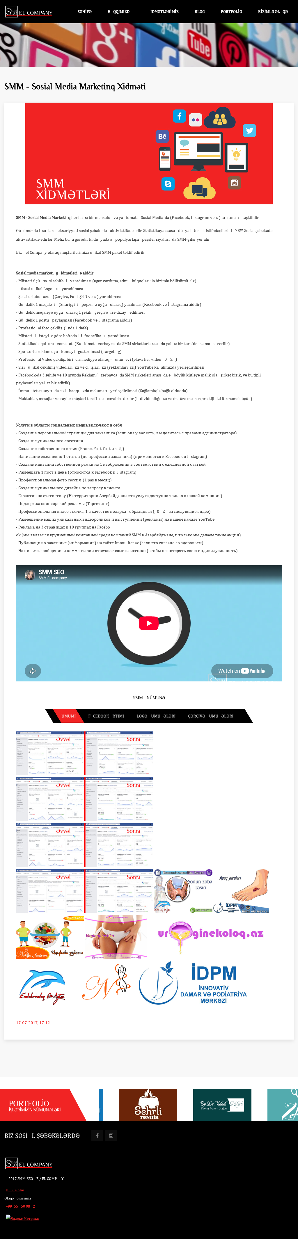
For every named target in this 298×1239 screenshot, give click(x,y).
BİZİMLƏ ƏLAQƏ (273, 11)
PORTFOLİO (231, 11)
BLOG (200, 11)
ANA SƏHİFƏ (80, 11)
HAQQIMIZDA (120, 11)
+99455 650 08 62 (20, 1206)
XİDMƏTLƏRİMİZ (163, 11)
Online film (15, 1190)
